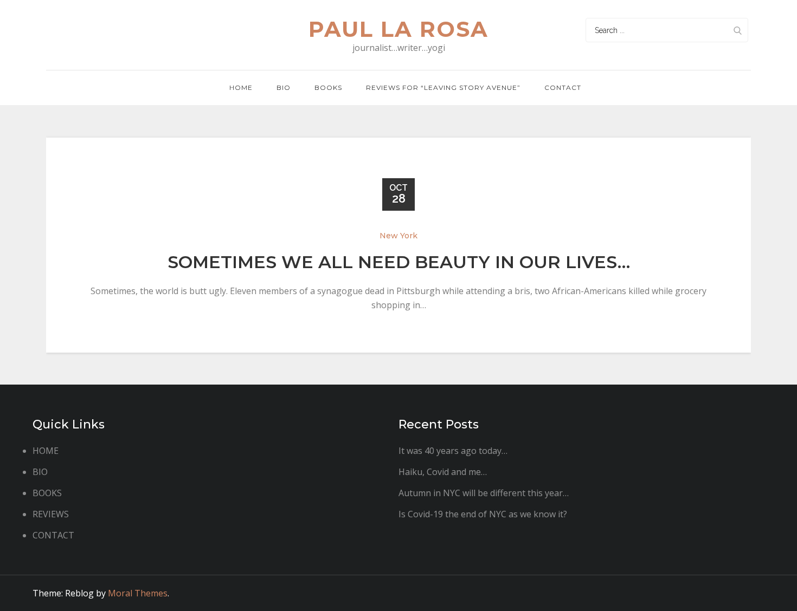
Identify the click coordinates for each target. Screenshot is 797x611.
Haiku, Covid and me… (442, 472)
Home (241, 87)
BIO (284, 87)
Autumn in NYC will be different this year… (483, 493)
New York (398, 235)
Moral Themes (138, 593)
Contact (562, 87)
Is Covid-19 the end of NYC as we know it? (482, 514)
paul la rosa (398, 29)
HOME (46, 451)
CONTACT (53, 535)
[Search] (737, 30)
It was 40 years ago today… (452, 451)
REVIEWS (51, 514)
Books (328, 87)
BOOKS (47, 493)
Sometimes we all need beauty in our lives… (399, 261)
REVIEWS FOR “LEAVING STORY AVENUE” (443, 87)
